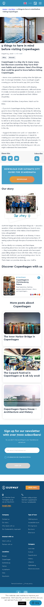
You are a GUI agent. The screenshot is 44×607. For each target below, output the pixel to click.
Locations (5, 551)
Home (4, 9)
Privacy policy (29, 583)
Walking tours (32, 519)
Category (31, 544)
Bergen (4, 556)
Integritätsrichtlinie (25, 457)
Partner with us (7, 544)
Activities (31, 548)
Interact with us (7, 536)
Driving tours (32, 526)
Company (5, 514)
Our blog (12, 9)
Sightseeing (32, 565)
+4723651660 (31, 502)
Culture (30, 552)
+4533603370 (32, 500)
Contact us (5, 519)
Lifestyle (31, 562)
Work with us (6, 541)
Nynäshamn (6, 569)
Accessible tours (33, 522)
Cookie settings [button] (31, 600)
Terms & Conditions (16, 583)
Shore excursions (33, 568)
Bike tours (31, 532)
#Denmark (12, 57)
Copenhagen (6, 559)
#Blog (4, 57)
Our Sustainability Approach (11, 529)
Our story (5, 522)
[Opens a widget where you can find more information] (35, 603)
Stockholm (5, 576)
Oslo (3, 573)
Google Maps (6, 505)
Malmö (4, 566)
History (30, 558)
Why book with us (8, 526)
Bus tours (31, 529)
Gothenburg (6, 562)
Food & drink (32, 555)
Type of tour (32, 514)
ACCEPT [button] (22, 603)
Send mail (32, 487)
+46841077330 (32, 497)
